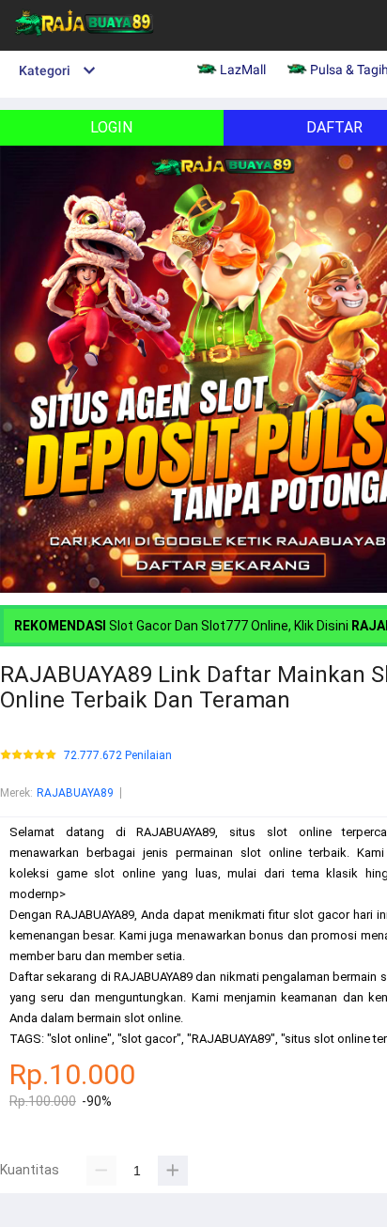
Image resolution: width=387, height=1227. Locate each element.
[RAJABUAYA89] (84, 43)
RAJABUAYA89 (75, 793)
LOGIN (111, 127)
